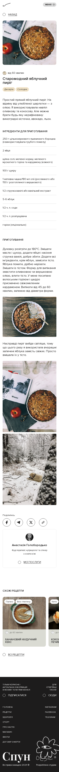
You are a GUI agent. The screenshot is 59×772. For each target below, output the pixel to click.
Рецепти (7, 712)
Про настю (9, 727)
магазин (7, 732)
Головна (8, 707)
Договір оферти (11, 742)
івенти (6, 737)
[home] (7, 5)
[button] (49, 5)
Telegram (50, 717)
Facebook (50, 712)
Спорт (6, 722)
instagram (50, 707)
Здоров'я (8, 717)
